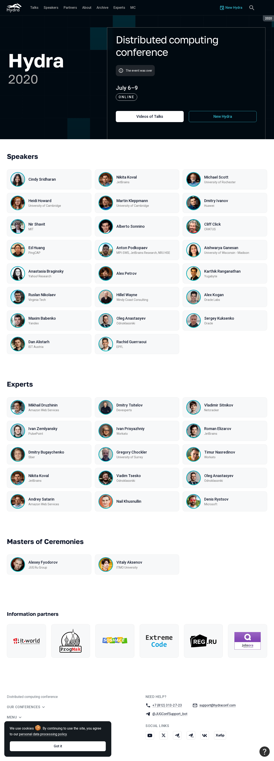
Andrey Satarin (41, 499)
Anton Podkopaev (131, 247)
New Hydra (222, 116)
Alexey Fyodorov (43, 562)
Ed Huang (36, 247)
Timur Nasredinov (219, 452)
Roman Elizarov (217, 428)
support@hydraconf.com (217, 705)
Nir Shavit (36, 224)
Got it (58, 746)
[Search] (251, 7)
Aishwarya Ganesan (221, 247)
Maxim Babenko (42, 318)
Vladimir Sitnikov (218, 405)
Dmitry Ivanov (216, 200)
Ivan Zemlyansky (42, 428)
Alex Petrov (126, 273)
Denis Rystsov (216, 499)
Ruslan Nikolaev (42, 295)
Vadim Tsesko (128, 475)
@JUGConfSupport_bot (169, 714)
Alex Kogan (214, 295)
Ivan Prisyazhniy (130, 428)
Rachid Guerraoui (131, 342)
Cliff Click (212, 224)
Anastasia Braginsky (46, 271)
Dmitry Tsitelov (129, 405)
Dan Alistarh (38, 342)
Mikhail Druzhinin (43, 405)
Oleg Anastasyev (131, 318)
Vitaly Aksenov (129, 562)
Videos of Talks (149, 116)
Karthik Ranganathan (222, 271)
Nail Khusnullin (128, 501)
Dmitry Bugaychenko (46, 452)
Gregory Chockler (131, 452)
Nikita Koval (126, 177)
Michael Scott (216, 177)
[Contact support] (264, 751)
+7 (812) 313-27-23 (167, 705)
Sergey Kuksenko (219, 318)
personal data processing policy (43, 734)
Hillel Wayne (126, 295)
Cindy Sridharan (42, 179)
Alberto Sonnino (130, 226)
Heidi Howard (39, 200)
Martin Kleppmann (132, 200)
